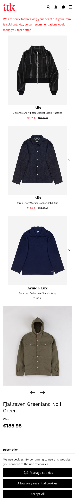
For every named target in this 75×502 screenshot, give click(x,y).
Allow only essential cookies (38, 483)
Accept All (38, 494)
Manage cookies (41, 473)
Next (42, 392)
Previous (33, 392)
